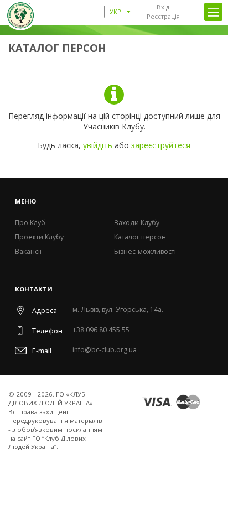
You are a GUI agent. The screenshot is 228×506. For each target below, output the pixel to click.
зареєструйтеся (160, 145)
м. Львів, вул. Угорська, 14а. (117, 310)
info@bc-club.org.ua (104, 350)
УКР (115, 11)
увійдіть (97, 145)
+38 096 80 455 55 (100, 330)
